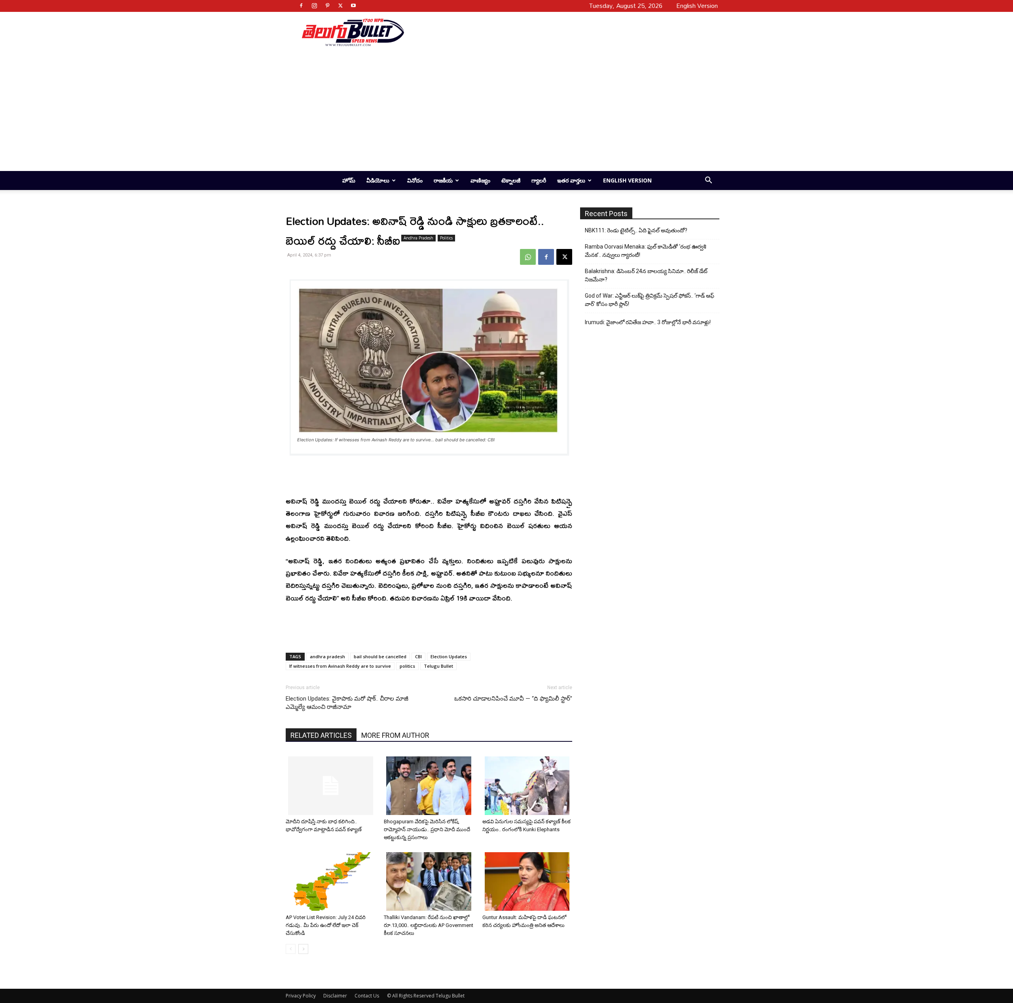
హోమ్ (348, 180)
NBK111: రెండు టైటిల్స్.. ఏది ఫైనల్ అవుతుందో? (636, 230)
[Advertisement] (559, 32)
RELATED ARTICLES (321, 735)
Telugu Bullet (438, 666)
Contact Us (367, 995)
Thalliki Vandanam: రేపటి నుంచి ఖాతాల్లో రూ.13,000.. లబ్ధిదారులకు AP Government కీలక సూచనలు (428, 925)
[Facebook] (301, 5)
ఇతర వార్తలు (571, 180)
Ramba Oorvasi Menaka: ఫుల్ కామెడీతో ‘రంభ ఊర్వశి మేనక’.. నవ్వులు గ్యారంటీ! (645, 250)
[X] (340, 5)
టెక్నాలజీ (510, 180)
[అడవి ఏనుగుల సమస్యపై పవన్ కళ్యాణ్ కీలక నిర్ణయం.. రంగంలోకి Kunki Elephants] (528, 785)
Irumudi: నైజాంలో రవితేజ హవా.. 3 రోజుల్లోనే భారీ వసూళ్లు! (648, 322)
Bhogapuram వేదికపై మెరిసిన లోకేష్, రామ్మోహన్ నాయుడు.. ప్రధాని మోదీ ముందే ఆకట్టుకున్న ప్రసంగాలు (427, 829)
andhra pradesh (327, 656)
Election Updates (449, 656)
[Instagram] (314, 5)
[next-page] (303, 949)
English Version (627, 180)
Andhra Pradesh (418, 238)
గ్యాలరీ (538, 180)
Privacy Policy (301, 995)
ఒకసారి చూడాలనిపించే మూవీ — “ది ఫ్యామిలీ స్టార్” (513, 698)
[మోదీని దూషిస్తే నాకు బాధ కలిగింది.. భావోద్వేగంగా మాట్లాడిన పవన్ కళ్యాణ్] (332, 785)
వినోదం (415, 180)
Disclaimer (335, 995)
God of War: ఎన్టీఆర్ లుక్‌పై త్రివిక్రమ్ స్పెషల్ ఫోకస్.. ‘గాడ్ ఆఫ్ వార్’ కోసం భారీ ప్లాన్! (649, 300)
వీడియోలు (377, 180)
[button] (708, 181)
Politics (446, 238)
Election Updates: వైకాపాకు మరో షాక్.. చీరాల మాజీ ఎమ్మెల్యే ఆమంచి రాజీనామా (347, 702)
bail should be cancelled (380, 656)
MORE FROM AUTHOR (395, 735)
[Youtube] (353, 5)
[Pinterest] (327, 5)
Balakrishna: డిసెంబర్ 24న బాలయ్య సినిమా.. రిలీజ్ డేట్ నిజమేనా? (646, 275)
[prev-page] (291, 949)
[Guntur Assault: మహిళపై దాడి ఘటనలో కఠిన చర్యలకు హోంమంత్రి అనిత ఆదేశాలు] (528, 881)
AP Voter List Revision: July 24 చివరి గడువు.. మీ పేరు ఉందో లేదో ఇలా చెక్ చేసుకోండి (326, 925)
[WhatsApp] (528, 257)
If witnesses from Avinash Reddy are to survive (340, 666)
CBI (418, 656)
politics (407, 666)
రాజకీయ (443, 180)
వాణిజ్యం (480, 180)
